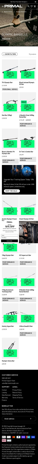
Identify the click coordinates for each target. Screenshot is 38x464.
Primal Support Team (8, 381)
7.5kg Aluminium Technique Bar (7, 291)
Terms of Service (17, 397)
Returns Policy (17, 392)
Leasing (4, 392)
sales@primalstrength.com (10, 383)
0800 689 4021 (6, 378)
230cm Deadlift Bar (26, 326)
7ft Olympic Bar (7, 82)
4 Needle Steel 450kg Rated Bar (26, 116)
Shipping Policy (17, 395)
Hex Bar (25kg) (7, 115)
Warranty (5, 397)
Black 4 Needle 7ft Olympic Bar (8, 152)
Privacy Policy (16, 390)
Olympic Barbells (21, 11)
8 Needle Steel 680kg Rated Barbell (26, 291)
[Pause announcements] (35, 1)
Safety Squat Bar (8, 326)
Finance (4, 400)
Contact (4, 390)
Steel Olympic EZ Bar (26, 219)
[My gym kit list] (31, 6)
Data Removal (6, 395)
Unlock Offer (9, 240)
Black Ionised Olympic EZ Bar (26, 83)
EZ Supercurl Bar (25, 255)
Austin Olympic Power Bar (9, 220)
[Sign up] (31, 419)
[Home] (14, 6)
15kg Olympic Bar (8, 255)
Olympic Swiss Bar (8, 361)
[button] (3, 6)
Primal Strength (18, 426)
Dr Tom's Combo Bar (26, 152)
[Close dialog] (37, 222)
